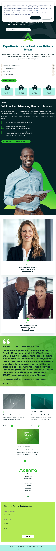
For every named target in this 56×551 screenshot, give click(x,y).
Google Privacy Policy (31, 546)
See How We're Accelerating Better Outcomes (15, 141)
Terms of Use (28, 490)
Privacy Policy (35, 10)
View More (34, 426)
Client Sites (28, 485)
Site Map (28, 493)
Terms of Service (40, 546)
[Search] (29, 29)
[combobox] (18, 29)
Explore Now (6, 426)
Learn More (20, 461)
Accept (35, 17)
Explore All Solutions (8, 80)
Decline (46, 17)
